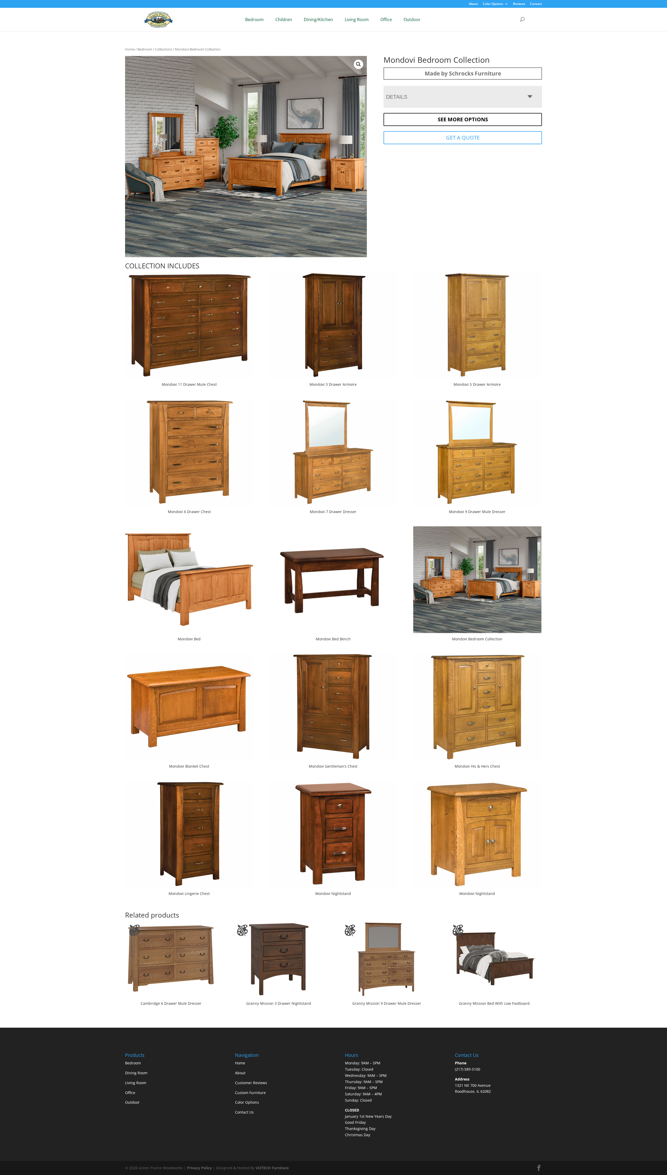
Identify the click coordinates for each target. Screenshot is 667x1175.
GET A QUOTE (463, 137)
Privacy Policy (199, 1167)
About (473, 4)
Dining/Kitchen (318, 19)
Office (386, 19)
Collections (163, 49)
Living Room (357, 19)
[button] (358, 64)
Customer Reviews (251, 1082)
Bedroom (254, 19)
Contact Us (244, 1112)
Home (130, 49)
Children (283, 19)
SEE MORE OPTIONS (463, 119)
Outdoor (412, 19)
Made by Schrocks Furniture (463, 73)
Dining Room (136, 1072)
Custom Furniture (250, 1092)
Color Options (493, 4)
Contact (536, 4)
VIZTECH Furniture (272, 1167)
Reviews (519, 4)
